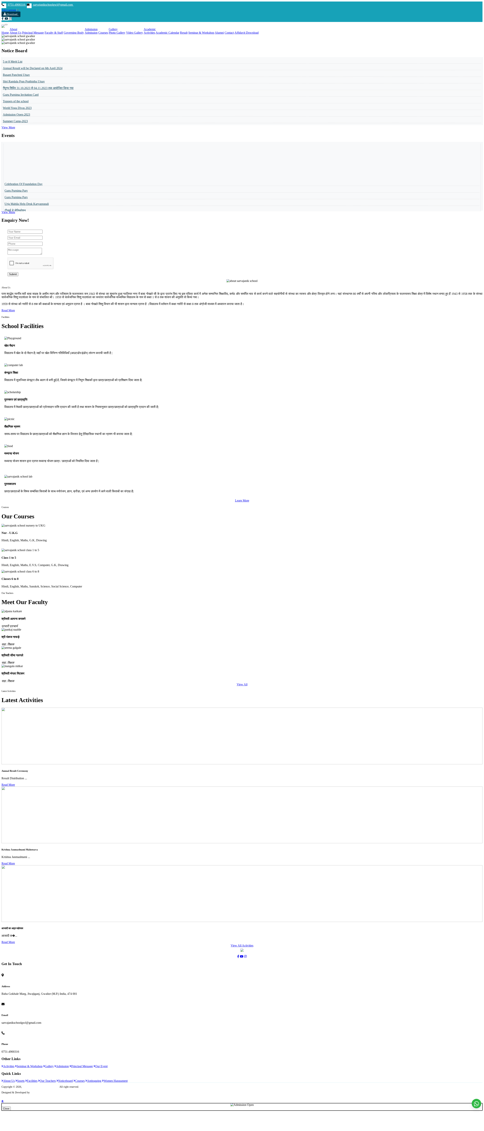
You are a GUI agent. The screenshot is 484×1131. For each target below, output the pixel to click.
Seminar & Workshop (201, 32)
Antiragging (94, 1080)
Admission (91, 29)
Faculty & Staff (54, 32)
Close (6, 1108)
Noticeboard (65, 1080)
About (13, 29)
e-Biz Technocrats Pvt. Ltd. (45, 1092)
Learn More (242, 500)
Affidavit (240, 32)
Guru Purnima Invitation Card (21, 73)
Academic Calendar (167, 32)
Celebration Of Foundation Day (24, 162)
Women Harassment (116, 1080)
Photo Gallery (117, 32)
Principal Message (33, 32)
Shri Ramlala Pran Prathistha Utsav (24, 60)
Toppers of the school (16, 80)
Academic (150, 29)
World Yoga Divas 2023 (17, 86)
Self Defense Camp (16, 196)
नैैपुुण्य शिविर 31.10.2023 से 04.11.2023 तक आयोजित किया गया (38, 66)
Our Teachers (48, 1080)
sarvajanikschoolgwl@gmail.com (53, 4)
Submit (13, 274)
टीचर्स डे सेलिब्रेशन (15, 189)
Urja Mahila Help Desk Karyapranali (27, 182)
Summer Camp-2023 (15, 100)
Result (184, 32)
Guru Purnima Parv (16, 169)
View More (8, 127)
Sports (21, 1080)
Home (5, 32)
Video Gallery (134, 32)
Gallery (113, 29)
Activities (149, 32)
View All (242, 684)
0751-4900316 (16, 4)
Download (13, 14)
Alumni (219, 32)
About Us (15, 32)
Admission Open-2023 (16, 93)
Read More (8, 310)
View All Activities (242, 945)
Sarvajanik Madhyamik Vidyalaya (41, 1086)
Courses (103, 32)
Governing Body (74, 32)
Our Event (101, 1066)
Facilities (32, 1080)
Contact (229, 32)
